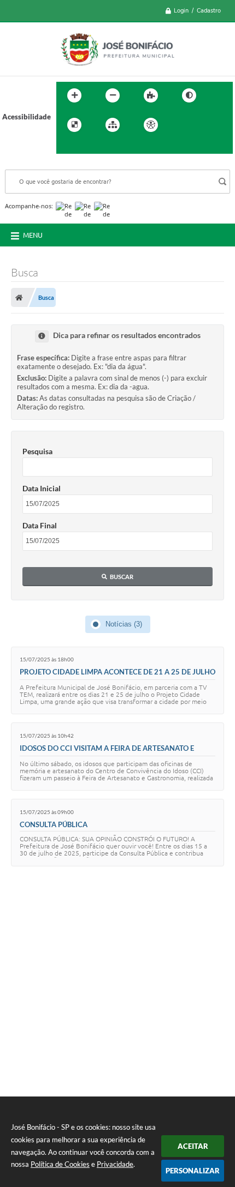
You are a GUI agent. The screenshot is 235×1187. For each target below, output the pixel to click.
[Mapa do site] (113, 124)
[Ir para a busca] (67, 147)
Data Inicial (41, 488)
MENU (33, 235)
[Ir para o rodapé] (91, 147)
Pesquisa (37, 451)
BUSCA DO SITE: (37, 164)
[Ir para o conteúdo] (182, 124)
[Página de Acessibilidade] (151, 124)
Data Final (39, 525)
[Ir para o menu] (206, 124)
